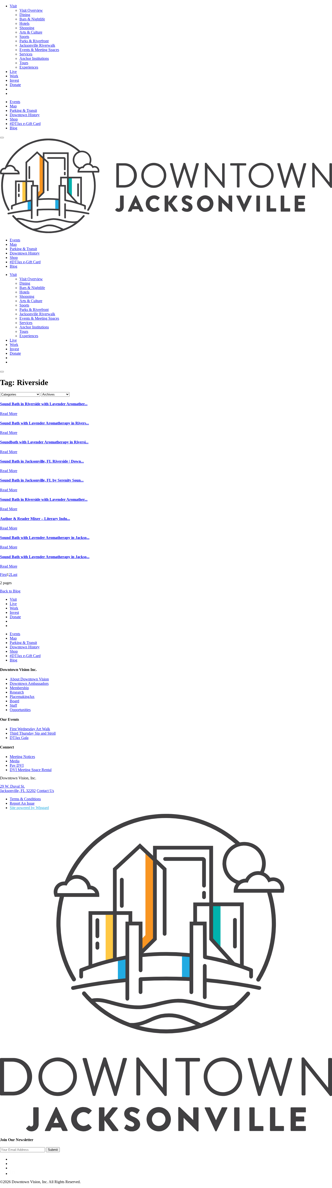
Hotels (24, 23)
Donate (15, 85)
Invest (14, 80)
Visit (13, 6)
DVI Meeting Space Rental (31, 770)
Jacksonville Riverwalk (37, 45)
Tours (23, 63)
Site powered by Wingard (29, 808)
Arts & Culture (30, 32)
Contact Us (45, 791)
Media (14, 761)
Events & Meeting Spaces (39, 50)
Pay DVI (17, 765)
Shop (14, 119)
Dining (24, 15)
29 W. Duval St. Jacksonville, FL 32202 (18, 788)
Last (14, 574)
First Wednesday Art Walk (30, 729)
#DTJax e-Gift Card (25, 124)
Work (14, 76)
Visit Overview (31, 10)
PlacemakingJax (22, 697)
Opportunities (20, 710)
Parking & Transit (23, 110)
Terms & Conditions (25, 799)
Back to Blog (10, 591)
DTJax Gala (19, 738)
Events (15, 102)
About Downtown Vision (29, 679)
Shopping (26, 28)
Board (14, 701)
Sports (24, 37)
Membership (19, 688)
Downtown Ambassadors (29, 683)
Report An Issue (22, 803)
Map (13, 106)
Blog (13, 128)
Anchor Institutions (34, 58)
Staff (13, 705)
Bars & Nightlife (32, 19)
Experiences (28, 67)
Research (17, 692)
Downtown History (25, 115)
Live (13, 72)
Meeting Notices (22, 757)
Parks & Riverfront (34, 41)
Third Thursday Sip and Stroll (33, 733)
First (3, 574)
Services (25, 54)
